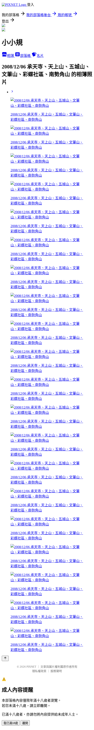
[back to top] (5, 658)
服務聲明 (56, 671)
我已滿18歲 (10, 723)
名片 (40, 56)
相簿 (11, 56)
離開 (25, 723)
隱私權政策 (39, 671)
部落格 (25, 56)
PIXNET (31, 666)
